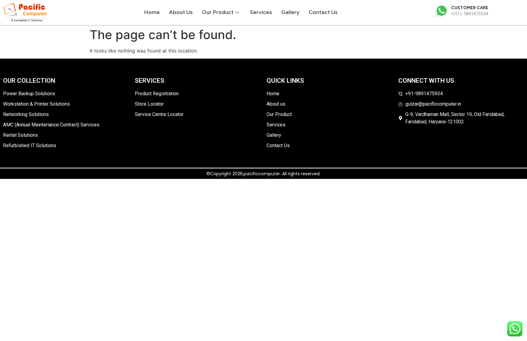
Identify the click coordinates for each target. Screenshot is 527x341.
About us (181, 12)
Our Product (218, 12)
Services (261, 12)
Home (152, 12)
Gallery (290, 12)
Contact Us (323, 12)
